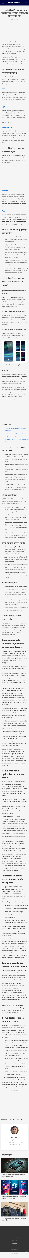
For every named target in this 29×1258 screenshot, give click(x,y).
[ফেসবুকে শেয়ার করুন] (10, 1119)
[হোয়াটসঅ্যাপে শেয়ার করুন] (14, 1119)
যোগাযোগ (14, 1235)
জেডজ (3, 89)
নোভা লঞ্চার (5, 191)
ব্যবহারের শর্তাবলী (14, 1238)
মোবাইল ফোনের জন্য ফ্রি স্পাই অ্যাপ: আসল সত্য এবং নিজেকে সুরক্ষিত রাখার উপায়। (13, 1175)
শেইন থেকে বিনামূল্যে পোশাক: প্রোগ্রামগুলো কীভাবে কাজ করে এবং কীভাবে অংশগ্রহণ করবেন (14, 1219)
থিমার (3, 211)
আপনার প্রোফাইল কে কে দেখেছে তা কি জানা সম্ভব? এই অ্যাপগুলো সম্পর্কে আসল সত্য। (14, 1197)
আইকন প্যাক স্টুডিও (7, 127)
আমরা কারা (14, 1244)
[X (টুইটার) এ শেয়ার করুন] (22, 1119)
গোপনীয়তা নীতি (14, 1241)
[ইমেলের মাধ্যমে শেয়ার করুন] (18, 1119)
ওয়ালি (3, 107)
